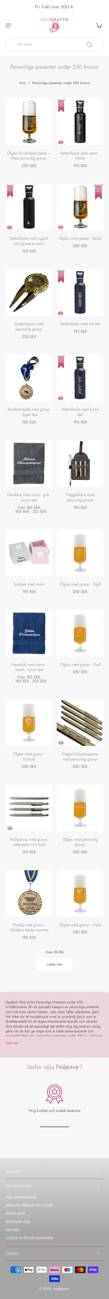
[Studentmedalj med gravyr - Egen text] (29, 378)
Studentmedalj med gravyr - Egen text (29, 411)
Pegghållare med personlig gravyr (80, 497)
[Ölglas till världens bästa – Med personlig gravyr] (29, 122)
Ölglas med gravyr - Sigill (80, 584)
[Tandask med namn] (29, 553)
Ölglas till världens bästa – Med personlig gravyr (29, 155)
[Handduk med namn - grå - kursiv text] (29, 463)
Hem (22, 82)
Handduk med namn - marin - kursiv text (29, 667)
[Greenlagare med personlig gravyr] (29, 292)
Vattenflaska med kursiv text (80, 411)
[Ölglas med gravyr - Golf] (80, 633)
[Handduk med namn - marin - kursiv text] (29, 633)
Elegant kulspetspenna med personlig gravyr (80, 756)
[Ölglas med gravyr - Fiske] (80, 893)
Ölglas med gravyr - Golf (80, 664)
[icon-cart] (97, 25)
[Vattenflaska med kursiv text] (80, 378)
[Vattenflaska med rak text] (80, 292)
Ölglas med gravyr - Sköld (80, 238)
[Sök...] (89, 44)
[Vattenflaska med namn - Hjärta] (80, 122)
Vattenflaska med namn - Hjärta (80, 155)
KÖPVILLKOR (15, 1213)
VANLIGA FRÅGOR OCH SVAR (29, 1205)
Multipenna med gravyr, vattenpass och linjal (29, 842)
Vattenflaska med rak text (80, 324)
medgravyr (61, 1288)
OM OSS (12, 1230)
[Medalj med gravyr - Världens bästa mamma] (29, 893)
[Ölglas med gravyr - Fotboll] (29, 722)
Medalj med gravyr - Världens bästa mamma (29, 927)
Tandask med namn (29, 584)
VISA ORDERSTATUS (21, 1197)
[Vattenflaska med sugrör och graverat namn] (29, 207)
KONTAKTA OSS (18, 1222)
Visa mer (12, 1043)
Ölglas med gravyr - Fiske (80, 925)
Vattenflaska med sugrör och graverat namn (29, 241)
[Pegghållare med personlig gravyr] (80, 463)
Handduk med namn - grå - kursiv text (29, 497)
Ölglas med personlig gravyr (80, 842)
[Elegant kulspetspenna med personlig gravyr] (80, 722)
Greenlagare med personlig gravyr (29, 326)
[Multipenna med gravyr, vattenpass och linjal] (29, 808)
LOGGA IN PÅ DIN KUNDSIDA (29, 1238)
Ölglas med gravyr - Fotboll (29, 756)
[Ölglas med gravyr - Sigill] (80, 553)
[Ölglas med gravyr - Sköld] (80, 207)
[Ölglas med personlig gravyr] (80, 808)
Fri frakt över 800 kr (54, 6)
